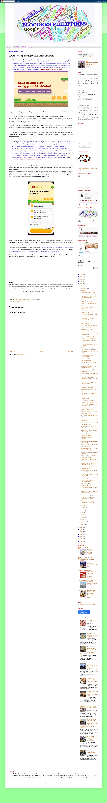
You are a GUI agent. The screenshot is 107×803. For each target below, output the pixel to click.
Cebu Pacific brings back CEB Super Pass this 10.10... (88, 456)
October (83, 290)
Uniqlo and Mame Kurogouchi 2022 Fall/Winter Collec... (89, 405)
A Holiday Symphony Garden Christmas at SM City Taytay (88, 293)
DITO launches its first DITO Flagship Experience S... (88, 401)
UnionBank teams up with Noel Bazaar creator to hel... (88, 367)
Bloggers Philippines (93, 62)
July (82, 510)
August (83, 507)
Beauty (30, 47)
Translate (89, 56)
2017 (81, 536)
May (82, 514)
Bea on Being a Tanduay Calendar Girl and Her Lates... (89, 431)
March (83, 519)
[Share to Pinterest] (39, 299)
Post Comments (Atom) (20, 354)
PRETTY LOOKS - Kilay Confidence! (91, 621)
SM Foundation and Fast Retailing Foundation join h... (89, 394)
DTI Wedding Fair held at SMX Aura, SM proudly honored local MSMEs (92, 693)
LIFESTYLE (16, 47)
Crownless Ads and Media (86, 580)
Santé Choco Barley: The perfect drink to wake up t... (89, 397)
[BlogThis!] (35, 299)
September (84, 505)
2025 (81, 276)
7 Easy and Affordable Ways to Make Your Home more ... (88, 386)
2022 (81, 283)
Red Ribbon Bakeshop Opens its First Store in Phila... (88, 311)
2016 (81, 539)
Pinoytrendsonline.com (86, 547)
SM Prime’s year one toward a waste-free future (91, 708)
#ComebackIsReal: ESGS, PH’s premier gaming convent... (88, 330)
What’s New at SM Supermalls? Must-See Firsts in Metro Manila (92, 680)
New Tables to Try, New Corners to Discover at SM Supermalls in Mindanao (91, 594)
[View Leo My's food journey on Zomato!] (87, 604)
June (82, 512)
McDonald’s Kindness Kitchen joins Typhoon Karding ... (89, 449)
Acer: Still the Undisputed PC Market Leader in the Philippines (92, 666)
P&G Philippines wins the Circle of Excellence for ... (89, 308)
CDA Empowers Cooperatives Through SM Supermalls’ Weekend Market (92, 738)
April (82, 517)
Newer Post (12, 351)
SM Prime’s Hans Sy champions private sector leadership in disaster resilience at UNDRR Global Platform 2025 (88, 650)
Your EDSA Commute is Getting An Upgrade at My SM (92, 583)
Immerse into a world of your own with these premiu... (89, 322)
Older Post (70, 351)
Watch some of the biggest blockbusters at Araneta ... (88, 438)
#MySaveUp (16, 301)
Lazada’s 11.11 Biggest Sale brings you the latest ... (89, 304)
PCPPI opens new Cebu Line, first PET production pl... (89, 326)
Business (37, 47)
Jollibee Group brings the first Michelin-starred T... (88, 484)
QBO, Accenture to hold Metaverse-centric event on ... (89, 374)
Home (8, 47)
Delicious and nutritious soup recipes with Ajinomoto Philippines (90, 552)
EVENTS (24, 47)
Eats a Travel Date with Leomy (88, 590)
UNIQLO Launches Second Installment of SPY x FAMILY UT (89, 379)
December (84, 285)
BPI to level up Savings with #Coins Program (88, 481)
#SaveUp (21, 301)
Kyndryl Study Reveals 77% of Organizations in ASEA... (88, 427)
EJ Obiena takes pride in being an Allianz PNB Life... (89, 471)
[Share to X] (36, 299)
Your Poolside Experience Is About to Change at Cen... (89, 423)
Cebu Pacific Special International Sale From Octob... (89, 412)
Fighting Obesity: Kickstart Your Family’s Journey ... (89, 383)
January (83, 524)
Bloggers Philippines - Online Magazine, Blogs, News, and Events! (87, 559)
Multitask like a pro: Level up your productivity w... (89, 492)
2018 (81, 534)
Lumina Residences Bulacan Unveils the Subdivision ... (89, 464)
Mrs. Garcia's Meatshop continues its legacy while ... (89, 416)
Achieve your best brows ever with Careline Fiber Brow (89, 300)
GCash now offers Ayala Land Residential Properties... (88, 498)
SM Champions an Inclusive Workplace (91, 751)
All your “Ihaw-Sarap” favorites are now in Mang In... (89, 363)
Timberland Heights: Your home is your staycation (89, 390)
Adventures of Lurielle (85, 570)
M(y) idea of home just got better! (89, 495)
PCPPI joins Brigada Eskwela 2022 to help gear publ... (89, 445)
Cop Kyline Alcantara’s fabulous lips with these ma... (88, 460)
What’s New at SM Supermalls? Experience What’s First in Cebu (92, 635)
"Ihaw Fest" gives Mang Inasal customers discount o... (88, 297)
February (83, 521)
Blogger (60, 783)
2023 (81, 281)
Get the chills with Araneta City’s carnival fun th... (89, 319)
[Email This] (33, 299)
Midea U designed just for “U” (88, 478)
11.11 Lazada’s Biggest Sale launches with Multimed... (88, 337)
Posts (81, 143)
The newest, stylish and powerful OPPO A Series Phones (89, 408)
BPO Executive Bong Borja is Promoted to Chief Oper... (88, 501)
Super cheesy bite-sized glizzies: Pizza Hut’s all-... (88, 370)
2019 (81, 531)
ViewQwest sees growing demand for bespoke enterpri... (89, 467)
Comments (83, 146)
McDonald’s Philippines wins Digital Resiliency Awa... (88, 359)
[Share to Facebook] (38, 299)
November (84, 288)
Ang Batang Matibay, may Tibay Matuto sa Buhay (89, 356)
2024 (81, 279)
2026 (81, 274)
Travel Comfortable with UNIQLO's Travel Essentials (88, 348)
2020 (81, 529)
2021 (81, 527)
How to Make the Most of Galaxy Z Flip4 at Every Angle (89, 315)
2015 (81, 541)
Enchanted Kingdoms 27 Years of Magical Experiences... (89, 434)
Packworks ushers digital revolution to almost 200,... (89, 475)
